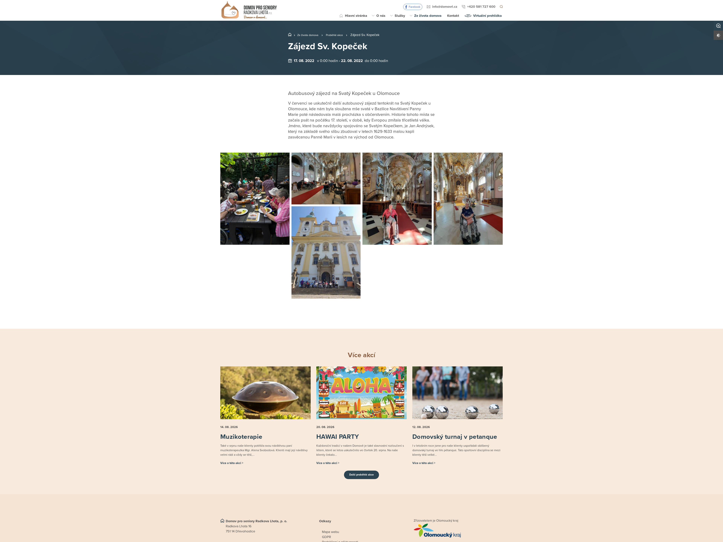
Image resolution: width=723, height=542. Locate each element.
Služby (400, 16)
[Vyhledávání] (501, 7)
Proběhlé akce (341, 35)
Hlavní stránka (356, 16)
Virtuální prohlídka (487, 16)
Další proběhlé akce (361, 483)
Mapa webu (330, 540)
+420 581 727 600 (481, 7)
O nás (380, 16)
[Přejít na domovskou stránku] (249, 10)
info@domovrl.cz (444, 7)
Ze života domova (428, 16)
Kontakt (453, 16)
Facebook (414, 6)
